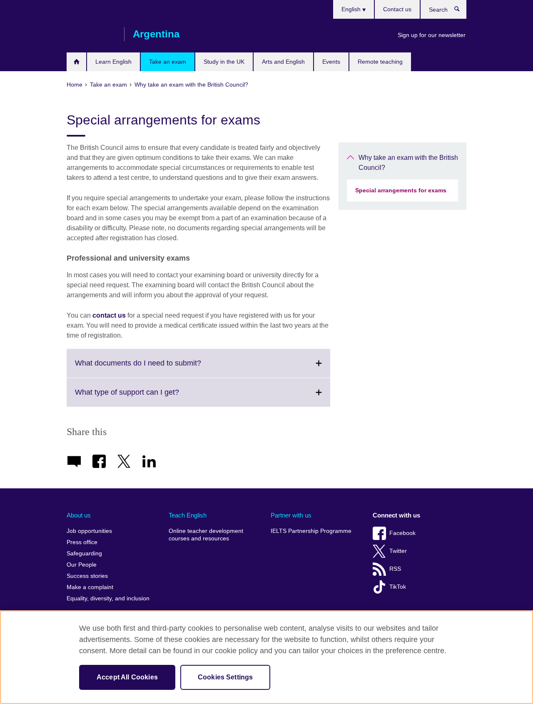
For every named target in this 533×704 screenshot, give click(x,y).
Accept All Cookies (127, 677)
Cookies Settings (225, 677)
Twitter (398, 551)
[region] (266, 657)
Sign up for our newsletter (432, 35)
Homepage (76, 61)
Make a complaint (90, 587)
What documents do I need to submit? (156, 368)
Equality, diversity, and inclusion (108, 598)
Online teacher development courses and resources (206, 535)
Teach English (188, 515)
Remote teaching (380, 61)
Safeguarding (84, 553)
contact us (109, 315)
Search (461, 11)
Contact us (397, 9)
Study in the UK (224, 61)
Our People (82, 565)
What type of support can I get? (145, 397)
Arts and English (283, 61)
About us (79, 515)
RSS (395, 569)
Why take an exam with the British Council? (408, 162)
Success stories (87, 576)
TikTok (397, 587)
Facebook (402, 533)
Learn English (113, 61)
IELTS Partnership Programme (311, 531)
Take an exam (167, 61)
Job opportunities (89, 531)
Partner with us (291, 515)
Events (331, 61)
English (351, 9)
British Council (91, 34)
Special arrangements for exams (400, 190)
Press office (82, 542)
